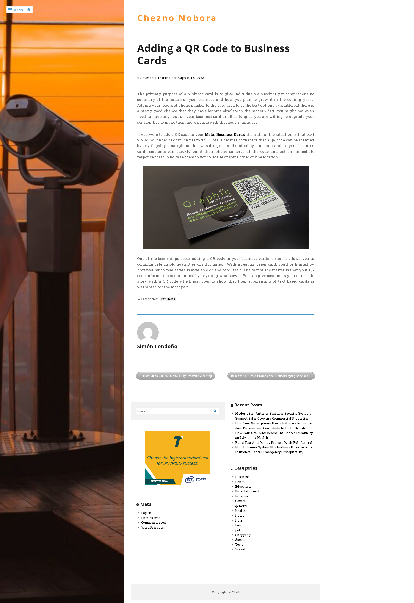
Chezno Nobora (177, 18)
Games (240, 501)
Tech (239, 544)
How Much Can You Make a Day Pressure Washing (177, 376)
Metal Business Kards (225, 134)
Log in (146, 513)
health (240, 511)
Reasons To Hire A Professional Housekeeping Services (269, 376)
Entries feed (150, 518)
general (241, 506)
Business (168, 299)
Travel (240, 549)
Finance (241, 496)
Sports (240, 539)
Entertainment (247, 491)
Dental (240, 482)
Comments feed (153, 522)
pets (238, 530)
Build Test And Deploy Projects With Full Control (273, 443)
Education (243, 486)
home (239, 515)
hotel (239, 520)
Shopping (243, 535)
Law (238, 525)
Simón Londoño (157, 78)
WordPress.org (152, 527)
